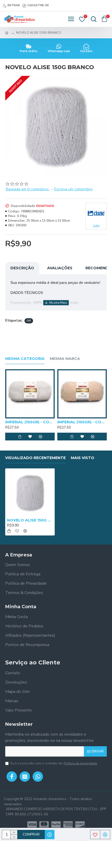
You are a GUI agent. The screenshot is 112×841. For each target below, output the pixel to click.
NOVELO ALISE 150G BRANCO (30, 520)
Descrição (22, 268)
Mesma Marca (65, 359)
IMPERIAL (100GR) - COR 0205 (82, 422)
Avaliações (59, 268)
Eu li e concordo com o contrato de (53, 763)
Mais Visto (82, 458)
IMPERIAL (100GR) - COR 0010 (30, 422)
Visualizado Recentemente (35, 458)
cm (29, 320)
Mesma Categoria (25, 359)
